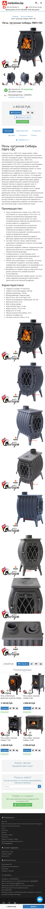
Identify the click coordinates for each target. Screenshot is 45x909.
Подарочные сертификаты (10, 866)
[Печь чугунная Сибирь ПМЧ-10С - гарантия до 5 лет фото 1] (9, 79)
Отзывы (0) (36, 131)
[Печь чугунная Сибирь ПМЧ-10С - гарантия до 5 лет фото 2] (22, 79)
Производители (7, 864)
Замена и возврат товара (10, 839)
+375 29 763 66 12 (12, 7)
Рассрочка (23, 135)
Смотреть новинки (23, 805)
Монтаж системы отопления (11, 826)
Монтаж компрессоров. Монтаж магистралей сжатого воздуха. (22, 824)
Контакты (5, 830)
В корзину (17, 113)
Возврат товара (7, 854)
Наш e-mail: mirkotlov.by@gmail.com (13, 883)
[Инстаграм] (4, 902)
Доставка (11, 135)
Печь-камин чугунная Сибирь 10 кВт (31, 739)
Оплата (34, 135)
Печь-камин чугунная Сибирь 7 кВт (9, 739)
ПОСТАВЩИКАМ (7, 843)
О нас (3, 828)
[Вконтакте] (15, 902)
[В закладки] (28, 112)
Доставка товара (7, 835)
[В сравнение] (32, 112)
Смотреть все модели (16, 97)
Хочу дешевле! (22, 122)
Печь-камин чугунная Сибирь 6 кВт (31, 697)
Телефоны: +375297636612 (10, 879)
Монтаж (4, 821)
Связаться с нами (7, 852)
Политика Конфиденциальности (12, 841)
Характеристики (22, 131)
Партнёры (5, 869)
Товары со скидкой (8, 871)
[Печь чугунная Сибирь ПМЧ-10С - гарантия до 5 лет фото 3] (36, 79)
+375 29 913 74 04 (35, 7)
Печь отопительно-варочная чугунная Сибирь (11, 697)
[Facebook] (9, 902)
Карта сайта (5, 856)
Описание (8, 131)
